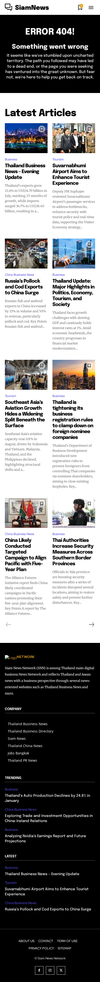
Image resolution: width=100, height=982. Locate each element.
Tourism (58, 159)
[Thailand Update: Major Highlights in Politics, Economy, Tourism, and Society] (73, 254)
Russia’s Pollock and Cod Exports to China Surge (23, 287)
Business (11, 159)
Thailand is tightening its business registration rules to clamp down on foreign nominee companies (72, 420)
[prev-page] (8, 624)
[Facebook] (39, 970)
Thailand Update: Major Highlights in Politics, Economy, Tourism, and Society (73, 293)
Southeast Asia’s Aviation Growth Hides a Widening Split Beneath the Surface (25, 414)
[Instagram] (50, 970)
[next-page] (91, 624)
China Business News (19, 275)
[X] (61, 970)
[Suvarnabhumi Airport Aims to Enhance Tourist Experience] (73, 138)
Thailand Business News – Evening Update (25, 171)
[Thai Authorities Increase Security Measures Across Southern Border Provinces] (73, 513)
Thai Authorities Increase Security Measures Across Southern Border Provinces (72, 552)
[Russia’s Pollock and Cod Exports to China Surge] (26, 254)
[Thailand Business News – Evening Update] (26, 138)
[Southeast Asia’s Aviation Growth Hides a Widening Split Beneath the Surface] (26, 375)
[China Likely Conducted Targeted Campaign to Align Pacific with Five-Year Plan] (26, 513)
